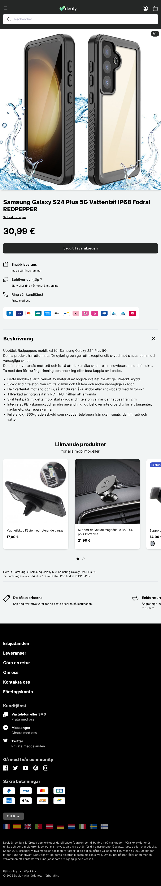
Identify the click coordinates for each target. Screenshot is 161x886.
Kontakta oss (16, 682)
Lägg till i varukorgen (81, 248)
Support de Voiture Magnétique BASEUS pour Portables (105, 532)
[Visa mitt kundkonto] (145, 8)
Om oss (10, 672)
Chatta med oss (24, 733)
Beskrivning (18, 339)
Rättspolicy (10, 871)
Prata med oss (23, 719)
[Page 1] (78, 559)
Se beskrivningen (14, 217)
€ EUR (11, 816)
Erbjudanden (16, 643)
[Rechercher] (8, 19)
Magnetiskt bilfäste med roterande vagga (35, 530)
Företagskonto (18, 691)
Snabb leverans (24, 264)
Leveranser (14, 653)
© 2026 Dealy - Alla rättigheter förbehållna (31, 875)
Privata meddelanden (28, 746)
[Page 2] (83, 559)
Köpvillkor (30, 871)
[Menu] (31, 8)
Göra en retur (16, 662)
